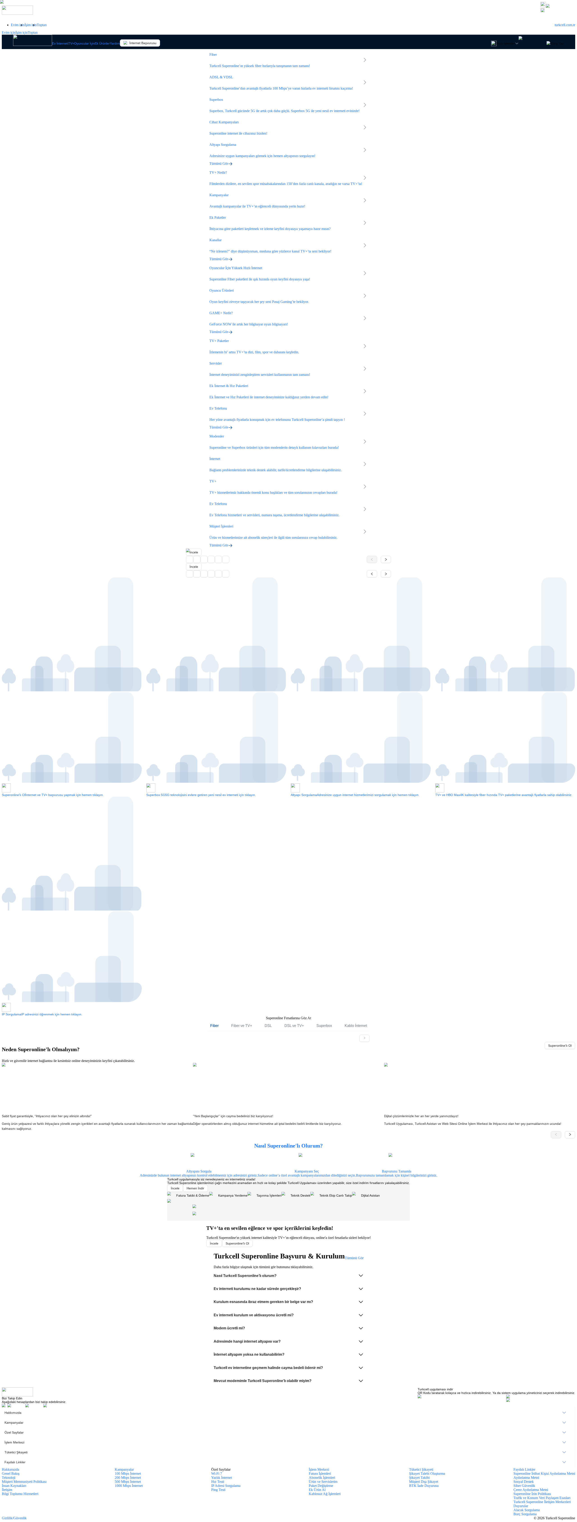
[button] (289, 1275)
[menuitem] (288, 1412)
